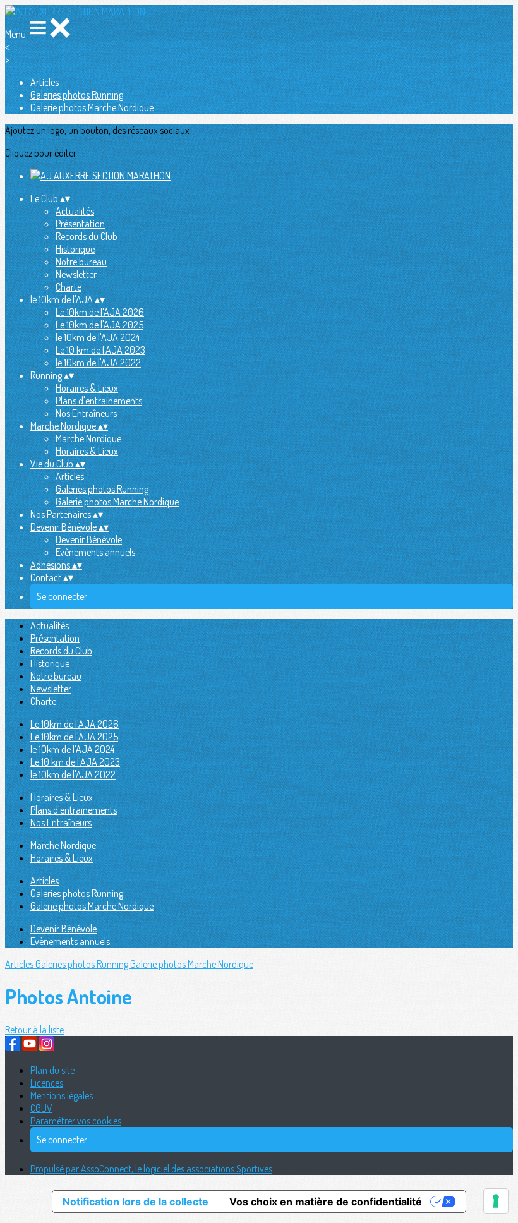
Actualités (75, 211)
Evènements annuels (95, 552)
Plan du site (52, 1070)
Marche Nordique (88, 438)
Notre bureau (81, 261)
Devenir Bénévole (89, 539)
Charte (68, 286)
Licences (46, 1082)
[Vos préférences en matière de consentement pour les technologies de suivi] (496, 1201)
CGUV (41, 1108)
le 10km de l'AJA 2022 (98, 362)
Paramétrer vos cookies (75, 1120)
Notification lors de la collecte (135, 1201)
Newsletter (76, 274)
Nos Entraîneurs (86, 413)
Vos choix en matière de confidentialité (325, 1201)
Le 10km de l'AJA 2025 (99, 324)
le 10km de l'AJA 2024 (98, 337)
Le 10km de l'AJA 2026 (100, 312)
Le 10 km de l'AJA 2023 (100, 350)
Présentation (80, 223)
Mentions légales (61, 1095)
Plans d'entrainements (99, 400)
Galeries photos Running (76, 94)
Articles (44, 82)
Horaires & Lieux (87, 388)
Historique (75, 249)
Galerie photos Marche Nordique (92, 107)
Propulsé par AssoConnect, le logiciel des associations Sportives (151, 1168)
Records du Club (86, 236)
